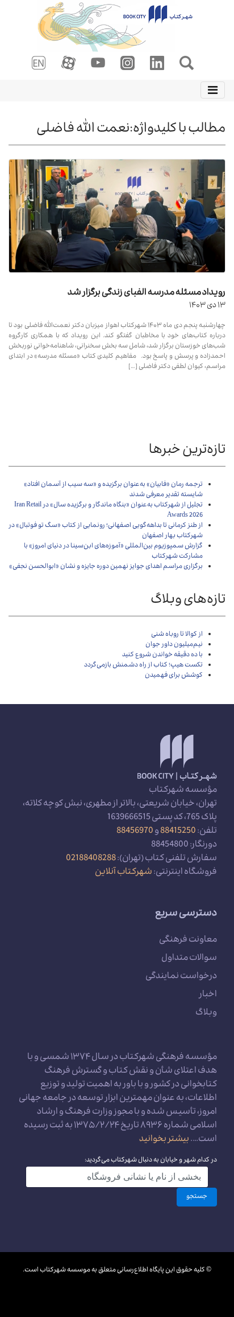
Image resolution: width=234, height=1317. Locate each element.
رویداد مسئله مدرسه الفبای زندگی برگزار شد (146, 293)
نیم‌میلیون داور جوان (174, 645)
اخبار (208, 995)
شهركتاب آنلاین (123, 873)
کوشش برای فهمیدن (174, 675)
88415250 (178, 832)
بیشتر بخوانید (164, 1140)
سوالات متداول (189, 959)
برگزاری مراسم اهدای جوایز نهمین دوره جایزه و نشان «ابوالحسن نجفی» (106, 567)
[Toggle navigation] (212, 90)
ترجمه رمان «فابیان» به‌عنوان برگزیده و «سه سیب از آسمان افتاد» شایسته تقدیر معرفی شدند (113, 490)
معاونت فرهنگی (188, 940)
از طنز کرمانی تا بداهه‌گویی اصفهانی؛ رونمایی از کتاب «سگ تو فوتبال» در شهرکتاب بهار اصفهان (106, 531)
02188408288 (91, 859)
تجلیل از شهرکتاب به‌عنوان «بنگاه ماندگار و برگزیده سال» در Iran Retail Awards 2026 (108, 510)
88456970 (134, 832)
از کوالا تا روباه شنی (177, 634)
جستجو (196, 1197)
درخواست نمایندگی (181, 977)
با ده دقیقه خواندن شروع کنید (162, 655)
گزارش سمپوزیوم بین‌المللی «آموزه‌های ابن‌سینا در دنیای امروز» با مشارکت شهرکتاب (113, 551)
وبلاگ (206, 1013)
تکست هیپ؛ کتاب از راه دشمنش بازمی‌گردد (143, 665)
